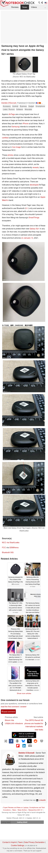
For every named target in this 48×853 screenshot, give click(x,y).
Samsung (15, 126)
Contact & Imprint (9, 842)
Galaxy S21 (34, 228)
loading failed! (5, 822)
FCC (4, 547)
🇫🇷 (37, 102)
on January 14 (27, 237)
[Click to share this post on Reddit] (35, 741)
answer (23, 706)
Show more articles (24, 693)
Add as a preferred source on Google (26, 734)
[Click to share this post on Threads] (17, 741)
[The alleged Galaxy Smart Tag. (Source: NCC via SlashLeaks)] (24, 64)
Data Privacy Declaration (34, 842)
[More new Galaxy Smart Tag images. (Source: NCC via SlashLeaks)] (24, 511)
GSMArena (14, 547)
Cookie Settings (17, 845)
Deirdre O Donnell (26, 752)
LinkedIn (42, 800)
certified (5, 137)
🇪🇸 (40, 102)
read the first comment (10, 706)
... (45, 7)
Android (15, 106)
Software (19, 109)
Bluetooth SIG (8, 552)
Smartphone (40, 106)
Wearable (28, 109)
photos (10, 155)
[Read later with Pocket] (41, 741)
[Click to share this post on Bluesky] (23, 741)
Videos (34, 7)
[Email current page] (30, 746)
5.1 (27, 208)
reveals (36, 167)
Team (20, 842)
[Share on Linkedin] (24, 745)
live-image (16, 147)
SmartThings (34, 217)
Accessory (7, 106)
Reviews (15, 7)
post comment (9, 711)
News (24, 7)
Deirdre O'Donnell (8, 102)
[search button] (39, 3)
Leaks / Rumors (9, 109)
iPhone (26, 123)
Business (23, 106)
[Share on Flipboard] (18, 745)
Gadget (31, 106)
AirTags (12, 114)
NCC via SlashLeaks (10, 542)
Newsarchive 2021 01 (35, 810)
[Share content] (5, 741)
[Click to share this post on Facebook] (11, 741)
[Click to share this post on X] (29, 741)
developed (34, 184)
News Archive (22, 810)
